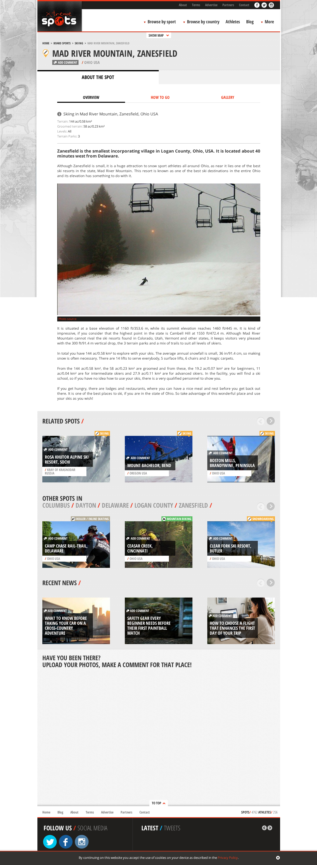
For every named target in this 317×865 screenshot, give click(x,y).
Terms (196, 4)
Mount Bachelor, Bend (149, 465)
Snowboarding (263, 519)
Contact (244, 4)
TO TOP (156, 803)
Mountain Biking (179, 519)
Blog (250, 22)
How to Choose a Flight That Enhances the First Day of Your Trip (232, 628)
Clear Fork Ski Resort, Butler (230, 548)
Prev (261, 421)
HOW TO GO (160, 97)
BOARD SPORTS (62, 43)
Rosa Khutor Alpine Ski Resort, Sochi (67, 459)
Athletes (233, 22)
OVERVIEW (91, 97)
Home (45, 43)
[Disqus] (158, 738)
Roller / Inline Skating (92, 519)
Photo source (67, 319)
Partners (228, 4)
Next (270, 421)
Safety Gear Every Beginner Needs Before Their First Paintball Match (149, 625)
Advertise (211, 4)
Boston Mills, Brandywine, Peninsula (232, 462)
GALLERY (227, 97)
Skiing (79, 43)
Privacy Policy (228, 857)
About (183, 4)
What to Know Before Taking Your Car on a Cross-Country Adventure (66, 625)
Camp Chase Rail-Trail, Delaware (66, 548)
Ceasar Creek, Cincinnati (140, 548)
